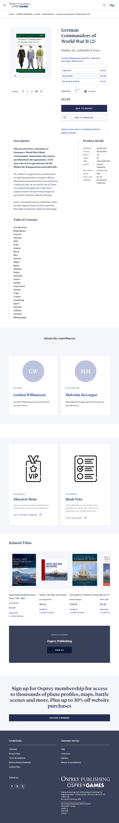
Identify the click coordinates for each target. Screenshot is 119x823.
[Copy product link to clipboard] (41, 91)
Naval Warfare (48, 14)
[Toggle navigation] (4, 5)
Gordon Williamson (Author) (75, 58)
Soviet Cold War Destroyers (52, 594)
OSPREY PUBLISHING (24, 14)
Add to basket (84, 108)
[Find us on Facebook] (11, 786)
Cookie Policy (14, 767)
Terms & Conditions (17, 758)
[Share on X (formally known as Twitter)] (27, 91)
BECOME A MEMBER (59, 718)
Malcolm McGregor (81, 394)
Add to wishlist (84, 117)
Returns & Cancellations (71, 762)
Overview (13, 749)
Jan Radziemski (45, 599)
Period (37, 14)
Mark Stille (104, 599)
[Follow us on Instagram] (17, 786)
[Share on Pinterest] (32, 91)
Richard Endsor (76, 599)
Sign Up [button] (59, 650)
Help (63, 749)
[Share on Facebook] (23, 91)
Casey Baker (14, 603)
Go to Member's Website (25, 514)
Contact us (65, 753)
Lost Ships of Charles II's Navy (84, 594)
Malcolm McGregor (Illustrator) (80, 59)
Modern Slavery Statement (20, 762)
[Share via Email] (37, 91)
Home (11, 14)
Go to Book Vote (74, 517)
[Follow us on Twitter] (22, 786)
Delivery (64, 758)
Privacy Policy (14, 753)
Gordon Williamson (29, 394)
